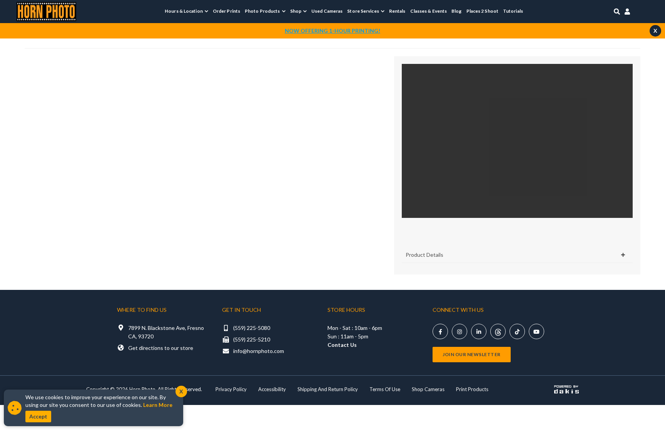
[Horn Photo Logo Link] (46, 10)
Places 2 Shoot (482, 11)
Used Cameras (327, 11)
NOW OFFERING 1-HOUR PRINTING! (332, 30)
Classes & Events (428, 11)
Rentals (397, 11)
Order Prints (226, 11)
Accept (38, 416)
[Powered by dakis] (566, 389)
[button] (186, 11)
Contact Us (342, 344)
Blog (456, 11)
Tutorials (513, 11)
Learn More (157, 405)
